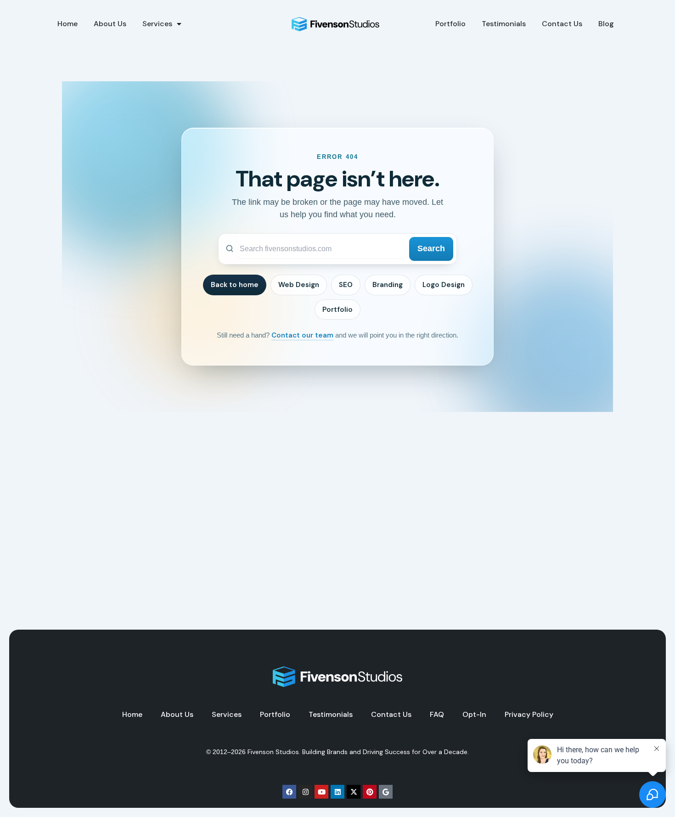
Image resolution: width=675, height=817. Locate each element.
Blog (606, 23)
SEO (346, 284)
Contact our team (302, 335)
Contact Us (562, 23)
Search (431, 248)
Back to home (235, 284)
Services (157, 23)
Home (67, 23)
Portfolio (450, 23)
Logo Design (443, 284)
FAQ (437, 714)
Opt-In (474, 714)
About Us (110, 23)
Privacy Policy (529, 714)
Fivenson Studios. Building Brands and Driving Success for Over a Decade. (358, 752)
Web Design (298, 284)
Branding (387, 284)
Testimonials (504, 23)
